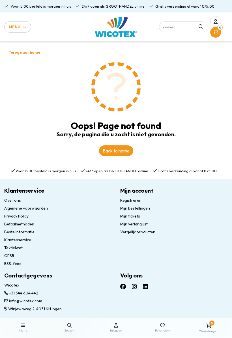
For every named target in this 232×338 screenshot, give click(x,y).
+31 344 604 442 (23, 293)
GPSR (9, 255)
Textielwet (13, 247)
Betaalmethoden (19, 224)
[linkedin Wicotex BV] (145, 286)
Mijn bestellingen (135, 208)
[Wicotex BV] (116, 27)
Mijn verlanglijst (134, 224)
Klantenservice (17, 239)
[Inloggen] (215, 21)
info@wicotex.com (25, 300)
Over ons (12, 200)
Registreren (130, 200)
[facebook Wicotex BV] (123, 286)
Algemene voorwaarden (26, 208)
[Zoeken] (201, 27)
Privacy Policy (16, 216)
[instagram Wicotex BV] (134, 286)
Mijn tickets (130, 216)
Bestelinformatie (19, 231)
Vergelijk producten (137, 231)
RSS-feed (13, 263)
